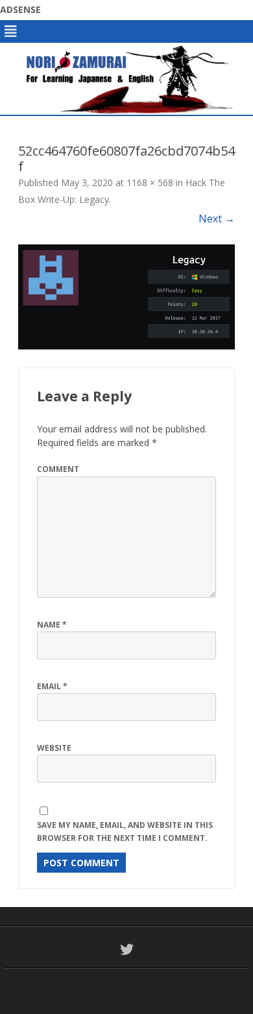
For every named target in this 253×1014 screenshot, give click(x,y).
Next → (217, 218)
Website (54, 747)
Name (52, 624)
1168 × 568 (149, 182)
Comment (58, 469)
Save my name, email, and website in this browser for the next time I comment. (125, 831)
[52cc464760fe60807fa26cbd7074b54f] (126, 296)
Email (52, 686)
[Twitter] (127, 949)
